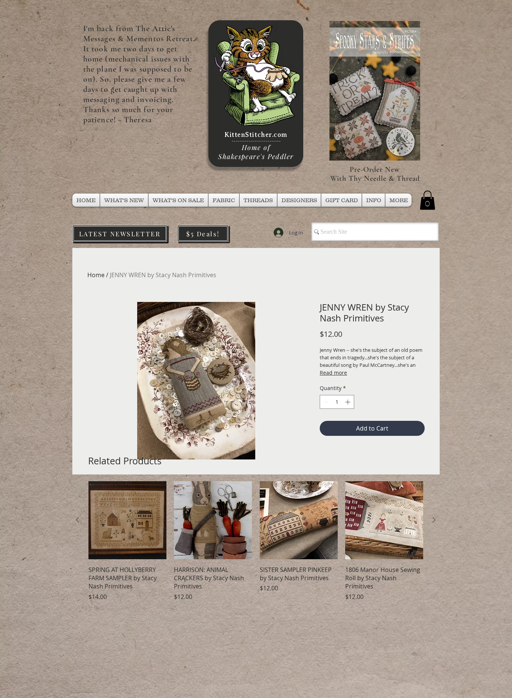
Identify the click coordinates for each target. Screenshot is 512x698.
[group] (256, 541)
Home (96, 275)
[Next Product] (434, 519)
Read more (333, 372)
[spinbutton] (337, 401)
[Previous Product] (77, 519)
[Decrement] (325, 401)
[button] (258, 200)
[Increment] (348, 401)
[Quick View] (127, 520)
